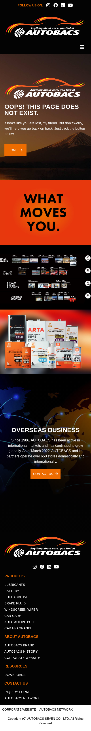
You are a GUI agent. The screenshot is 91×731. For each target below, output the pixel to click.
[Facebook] (56, 5)
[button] (45, 47)
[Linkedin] (63, 5)
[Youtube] (70, 5)
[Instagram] (48, 5)
